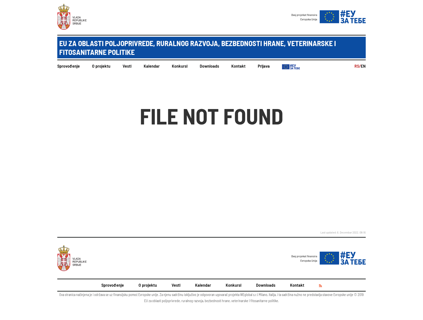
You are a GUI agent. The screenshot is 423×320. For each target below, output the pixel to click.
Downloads (209, 66)
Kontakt (238, 66)
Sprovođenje (68, 66)
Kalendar (152, 66)
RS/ (357, 66)
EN (363, 66)
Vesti (127, 66)
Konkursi (180, 66)
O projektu (101, 66)
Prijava (264, 66)
